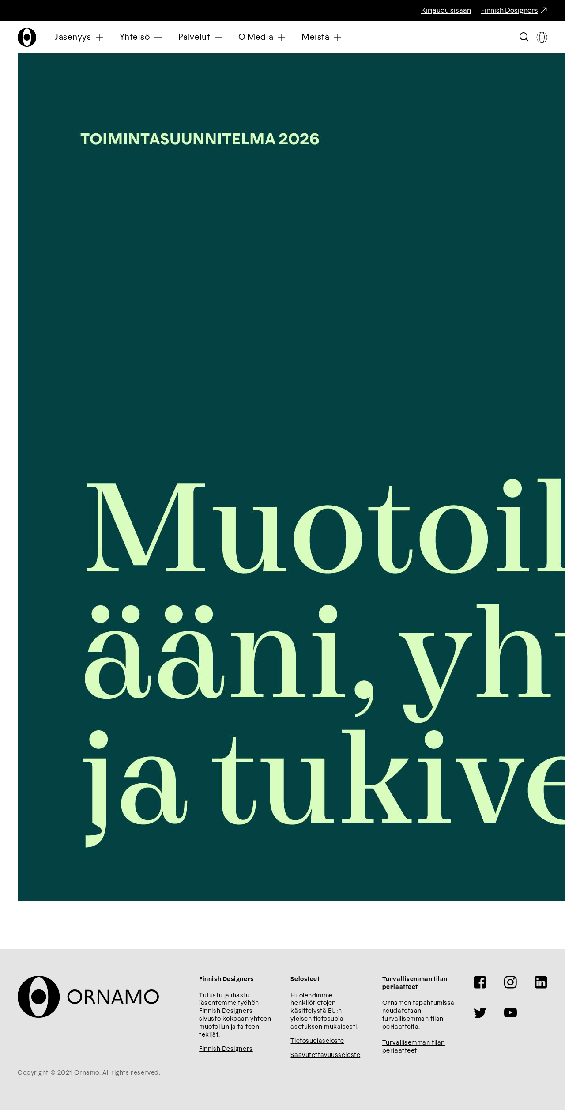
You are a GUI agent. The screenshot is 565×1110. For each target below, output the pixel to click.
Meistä (315, 37)
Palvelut (194, 37)
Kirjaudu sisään (446, 10)
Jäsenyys (73, 37)
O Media (255, 37)
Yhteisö (135, 37)
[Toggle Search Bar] (524, 37)
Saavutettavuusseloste (325, 1055)
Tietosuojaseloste (317, 1041)
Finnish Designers (509, 10)
